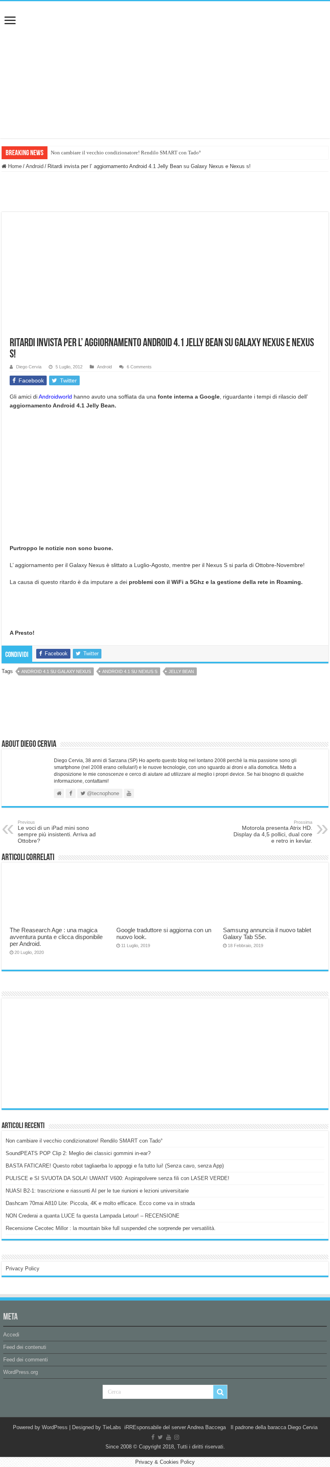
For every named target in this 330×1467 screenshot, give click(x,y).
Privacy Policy (22, 1268)
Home (14, 166)
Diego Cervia (28, 366)
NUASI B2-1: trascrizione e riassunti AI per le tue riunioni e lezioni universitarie (97, 1191)
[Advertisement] (66, 1052)
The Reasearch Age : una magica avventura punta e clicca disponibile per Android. (56, 937)
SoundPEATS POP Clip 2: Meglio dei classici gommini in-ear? (78, 1153)
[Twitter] (160, 1437)
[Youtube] (168, 1437)
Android (34, 166)
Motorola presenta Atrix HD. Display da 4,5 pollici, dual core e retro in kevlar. (272, 832)
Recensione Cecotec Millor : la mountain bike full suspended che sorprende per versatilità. (111, 1228)
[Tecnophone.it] (165, 46)
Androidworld (55, 396)
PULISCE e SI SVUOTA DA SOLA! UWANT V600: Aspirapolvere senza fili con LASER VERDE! (117, 1178)
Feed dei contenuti (24, 1347)
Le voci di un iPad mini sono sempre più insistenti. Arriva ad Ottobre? (57, 832)
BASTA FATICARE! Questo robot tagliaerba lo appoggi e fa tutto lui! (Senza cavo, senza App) (115, 1166)
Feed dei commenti (25, 1360)
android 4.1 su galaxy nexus (56, 671)
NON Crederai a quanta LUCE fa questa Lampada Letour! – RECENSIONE (92, 1216)
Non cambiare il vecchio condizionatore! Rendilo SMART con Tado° (126, 153)
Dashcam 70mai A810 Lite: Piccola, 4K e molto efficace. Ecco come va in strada (100, 1203)
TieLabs (112, 1427)
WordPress (55, 1427)
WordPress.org (20, 1372)
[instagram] (176, 1437)
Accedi (11, 1335)
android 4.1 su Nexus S (129, 671)
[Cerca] (220, 1392)
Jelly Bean (181, 671)
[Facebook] (153, 1437)
